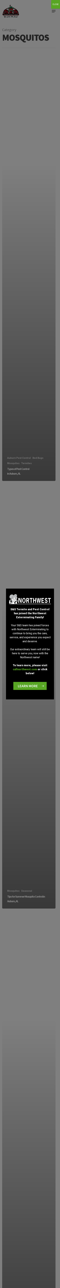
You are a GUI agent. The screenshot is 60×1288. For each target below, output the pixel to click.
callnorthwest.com (25, 669)
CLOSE (55, 4)
